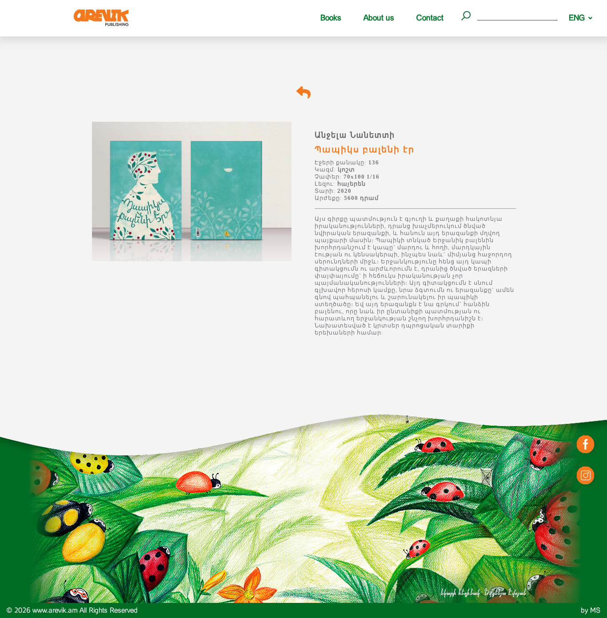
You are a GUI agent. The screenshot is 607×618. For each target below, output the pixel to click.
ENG (577, 17)
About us (378, 17)
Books (330, 17)
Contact (429, 17)
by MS (590, 610)
